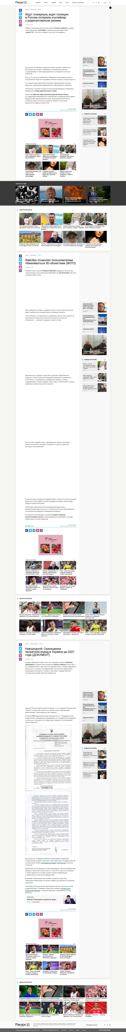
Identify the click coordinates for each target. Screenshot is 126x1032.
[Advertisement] (51, 49)
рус (105, 2)
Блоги (67, 2)
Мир (61, 2)
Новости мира (33, 9)
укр (103, 2)
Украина (53, 2)
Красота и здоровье (78, 2)
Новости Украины (34, 643)
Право (46, 2)
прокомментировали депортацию (53, 863)
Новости (38, 2)
